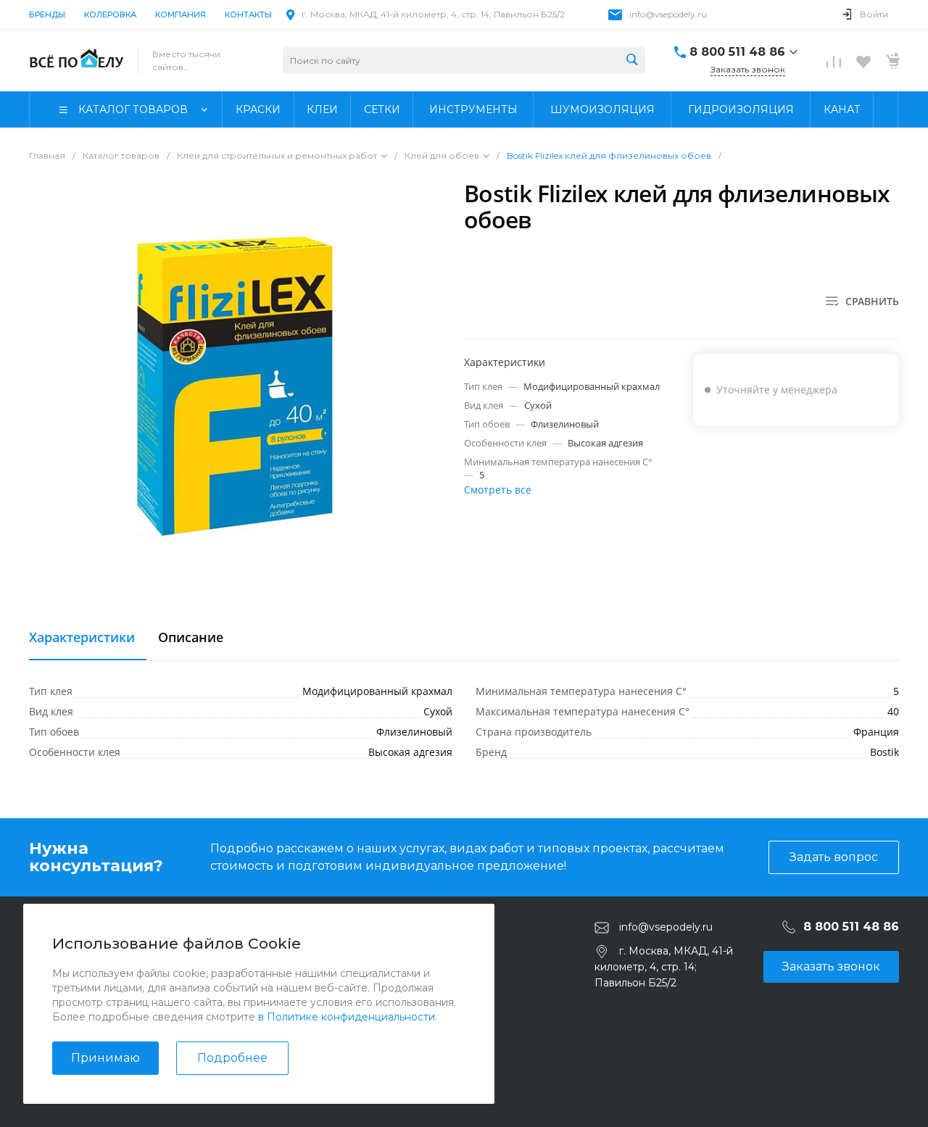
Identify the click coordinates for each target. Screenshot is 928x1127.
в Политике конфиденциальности (346, 1016)
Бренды (47, 14)
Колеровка (110, 14)
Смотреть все (497, 489)
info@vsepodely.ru (668, 14)
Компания (180, 14)
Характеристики (82, 638)
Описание (190, 638)
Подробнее (232, 1058)
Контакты (248, 14)
